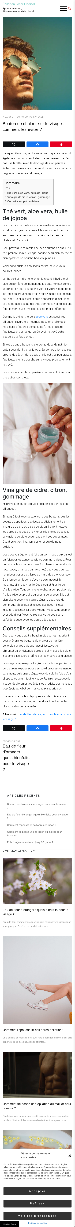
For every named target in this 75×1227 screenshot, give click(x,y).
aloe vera (42, 316)
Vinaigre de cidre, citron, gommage (28, 196)
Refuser (37, 1203)
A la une (8, 117)
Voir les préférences (37, 1215)
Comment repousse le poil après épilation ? (31, 824)
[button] (70, 1155)
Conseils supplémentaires (23, 201)
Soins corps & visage (30, 117)
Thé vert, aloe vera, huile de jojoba (27, 192)
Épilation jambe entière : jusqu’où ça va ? (30, 842)
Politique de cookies (37, 1223)
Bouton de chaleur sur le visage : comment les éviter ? (37, 806)
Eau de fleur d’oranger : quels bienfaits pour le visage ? (37, 816)
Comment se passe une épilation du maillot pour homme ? (34, 833)
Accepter (37, 1191)
